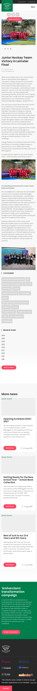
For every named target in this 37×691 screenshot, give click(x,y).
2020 (3, 353)
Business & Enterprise (12, 284)
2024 (3, 341)
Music (5, 298)
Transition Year (24, 312)
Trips (5, 316)
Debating (7, 288)
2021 (2, 350)
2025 (3, 338)
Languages (25, 293)
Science (6, 307)
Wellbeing (7, 321)
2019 (3, 356)
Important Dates (10, 293)
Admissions (22, 2)
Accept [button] (6, 688)
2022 (3, 347)
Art (27, 279)
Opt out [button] (33, 682)
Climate (27, 284)
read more (10, 448)
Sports (15, 307)
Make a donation (14, 19)
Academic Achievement (13, 279)
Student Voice (9, 312)
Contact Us (32, 2)
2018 (3, 359)
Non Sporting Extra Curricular (15, 302)
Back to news (9, 367)
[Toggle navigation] (32, 7)
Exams (16, 288)
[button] (31, 32)
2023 (3, 344)
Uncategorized (16, 316)
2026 (3, 336)
